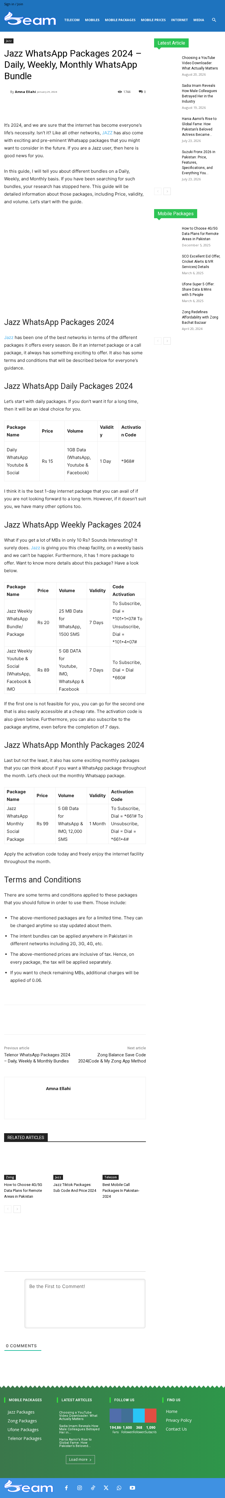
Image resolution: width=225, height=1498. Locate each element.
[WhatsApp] (119, 1488)
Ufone (200, 215)
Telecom (72, 20)
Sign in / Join (13, 4)
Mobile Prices (153, 20)
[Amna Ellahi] (7, 91)
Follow (128, 1411)
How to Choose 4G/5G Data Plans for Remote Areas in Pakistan (23, 1190)
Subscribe (154, 1411)
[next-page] (17, 1209)
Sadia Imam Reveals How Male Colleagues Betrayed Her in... (79, 1429)
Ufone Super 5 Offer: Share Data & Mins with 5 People (198, 289)
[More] (145, 1020)
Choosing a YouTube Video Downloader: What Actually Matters (200, 63)
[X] (105, 1488)
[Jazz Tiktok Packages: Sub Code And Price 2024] (75, 1165)
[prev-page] (7, 1209)
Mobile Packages (120, 20)
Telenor (198, 211)
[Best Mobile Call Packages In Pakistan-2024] (124, 1165)
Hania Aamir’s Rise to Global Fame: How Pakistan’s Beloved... (75, 1443)
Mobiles (92, 20)
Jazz (9, 41)
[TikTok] (92, 1488)
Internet (179, 20)
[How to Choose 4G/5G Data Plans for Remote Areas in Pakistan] (25, 1165)
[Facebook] (66, 1488)
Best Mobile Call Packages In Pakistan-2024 (121, 1190)
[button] (214, 20)
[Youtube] (132, 1488)
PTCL (216, 215)
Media (198, 20)
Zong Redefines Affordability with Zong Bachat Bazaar (200, 317)
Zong (10, 1177)
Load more (78, 1459)
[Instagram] (79, 1488)
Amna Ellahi (25, 91)
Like (115, 1411)
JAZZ (107, 132)
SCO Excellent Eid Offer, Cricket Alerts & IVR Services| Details (201, 261)
